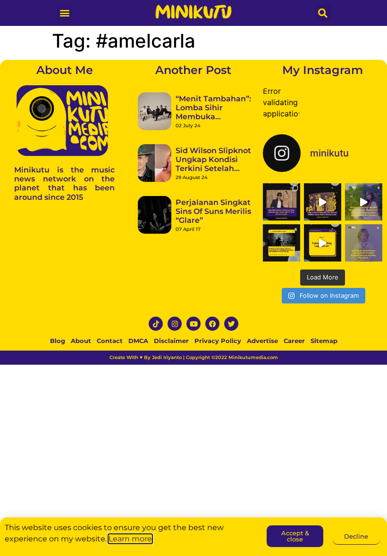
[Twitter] (231, 324)
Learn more (130, 538)
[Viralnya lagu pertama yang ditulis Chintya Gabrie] (363, 202)
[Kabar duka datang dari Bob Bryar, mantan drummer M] (281, 243)
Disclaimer (171, 340)
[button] (64, 12)
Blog (57, 340)
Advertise (262, 340)
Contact (110, 340)
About (81, 340)
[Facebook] (212, 324)
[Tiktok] (156, 324)
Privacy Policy (217, 340)
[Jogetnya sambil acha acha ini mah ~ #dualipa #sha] (281, 202)
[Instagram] (175, 324)
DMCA (138, 340)
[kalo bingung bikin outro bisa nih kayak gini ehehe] (322, 243)
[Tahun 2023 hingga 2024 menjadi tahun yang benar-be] (363, 243)
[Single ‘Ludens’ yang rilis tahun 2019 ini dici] (322, 202)
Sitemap (324, 340)
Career (294, 340)
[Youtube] (193, 324)
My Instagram (322, 70)
